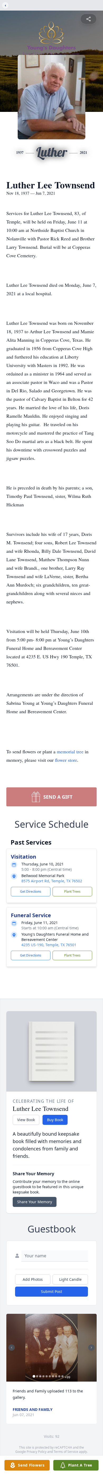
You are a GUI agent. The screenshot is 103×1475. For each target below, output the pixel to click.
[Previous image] (11, 1347)
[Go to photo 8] (56, 1376)
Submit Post (51, 1291)
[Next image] (91, 1347)
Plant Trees (72, 891)
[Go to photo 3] (40, 1376)
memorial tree (70, 751)
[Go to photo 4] (44, 1376)
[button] (51, 1348)
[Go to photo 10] (63, 1376)
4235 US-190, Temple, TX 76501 (48, 944)
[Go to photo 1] (34, 1376)
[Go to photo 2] (37, 1376)
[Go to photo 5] (47, 1376)
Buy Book (55, 1119)
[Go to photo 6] (50, 1376)
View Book (26, 1119)
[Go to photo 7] (53, 1376)
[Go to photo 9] (59, 1376)
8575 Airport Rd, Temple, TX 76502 (51, 880)
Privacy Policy (36, 1451)
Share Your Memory (34, 1201)
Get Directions (30, 891)
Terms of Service (66, 1451)
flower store (66, 760)
